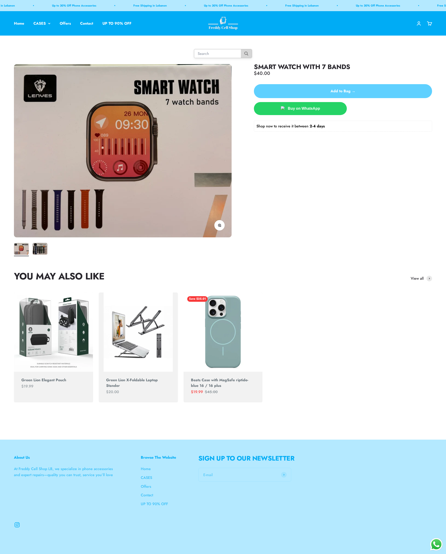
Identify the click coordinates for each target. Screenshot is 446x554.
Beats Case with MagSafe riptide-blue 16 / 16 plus (219, 382)
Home (19, 23)
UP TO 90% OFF (116, 23)
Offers (65, 23)
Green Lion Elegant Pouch (43, 380)
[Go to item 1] (21, 249)
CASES (39, 23)
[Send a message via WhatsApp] (436, 544)
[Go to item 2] (40, 249)
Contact (86, 23)
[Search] (246, 54)
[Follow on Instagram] (17, 525)
